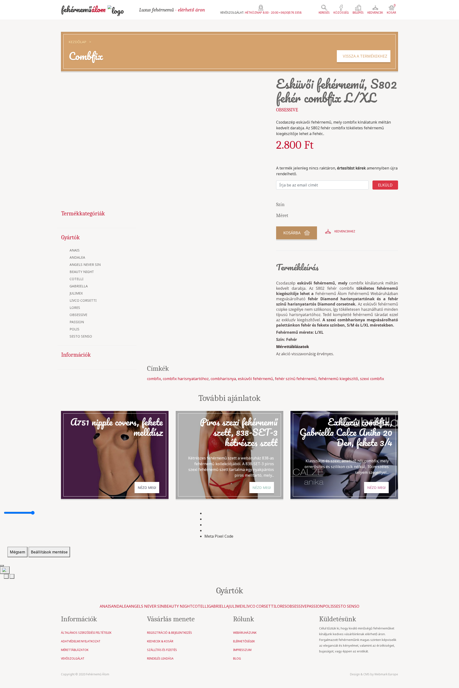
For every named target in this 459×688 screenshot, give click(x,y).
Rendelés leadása (160, 658)
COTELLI (76, 279)
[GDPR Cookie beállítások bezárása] (2, 565)
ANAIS (75, 250)
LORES (75, 308)
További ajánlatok (229, 398)
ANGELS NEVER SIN (85, 264)
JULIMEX (76, 293)
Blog (237, 658)
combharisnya (223, 378)
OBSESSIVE (78, 315)
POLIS (74, 329)
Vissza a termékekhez (363, 56)
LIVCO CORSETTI (83, 300)
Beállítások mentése (49, 552)
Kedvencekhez (344, 231)
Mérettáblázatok (292, 346)
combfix (154, 378)
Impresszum (242, 650)
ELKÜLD (385, 185)
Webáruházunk (245, 633)
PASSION (77, 322)
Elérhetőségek (244, 641)
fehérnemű (83, 9)
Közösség (341, 13)
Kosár (391, 10)
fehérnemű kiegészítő (338, 378)
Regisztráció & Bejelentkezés (169, 633)
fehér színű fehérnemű (296, 378)
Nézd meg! (147, 487)
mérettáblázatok (74, 650)
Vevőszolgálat (72, 658)
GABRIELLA (79, 286)
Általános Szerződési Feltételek (86, 633)
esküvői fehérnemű (255, 378)
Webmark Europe (386, 674)
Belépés (358, 13)
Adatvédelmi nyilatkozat (80, 641)
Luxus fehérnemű (172, 10)
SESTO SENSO (81, 336)
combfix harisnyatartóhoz (186, 378)
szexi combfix (372, 378)
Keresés (324, 13)
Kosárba (292, 232)
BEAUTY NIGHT (82, 272)
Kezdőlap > (80, 42)
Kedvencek (375, 13)
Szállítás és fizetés (162, 650)
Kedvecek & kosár (160, 641)
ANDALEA (77, 257)
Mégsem (17, 552)
